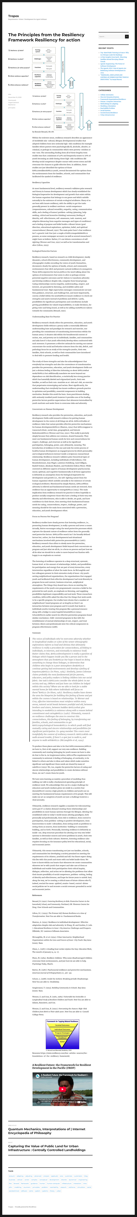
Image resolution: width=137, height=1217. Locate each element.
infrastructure (66, 1183)
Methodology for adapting (109, 104)
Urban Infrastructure (107, 115)
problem (45, 1187)
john (10, 1187)
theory (52, 1191)
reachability (54, 1187)
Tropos (13, 16)
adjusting (28, 1176)
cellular (19, 1180)
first (10, 1183)
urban (59, 1191)
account (12, 1176)
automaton (78, 1176)
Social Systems (105, 110)
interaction (77, 1183)
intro (85, 1183)
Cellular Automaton (107, 95)
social (89, 1187)
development (54, 1180)
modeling (17, 1187)
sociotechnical (14, 1191)
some (31, 1191)
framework (25, 1183)
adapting (20, 1176)
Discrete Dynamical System (109, 97)
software (24, 1191)
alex (9, 94)
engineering (83, 1180)
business (12, 1180)
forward (16, 1183)
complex (34, 1180)
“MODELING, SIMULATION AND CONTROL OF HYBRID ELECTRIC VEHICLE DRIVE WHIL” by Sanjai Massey (114, 77)
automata (68, 1176)
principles (11, 108)
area (61, 1176)
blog (86, 1176)
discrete (64, 1180)
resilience (72, 1187)
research (63, 1187)
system (37, 1191)
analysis (46, 1176)
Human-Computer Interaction (110, 101)
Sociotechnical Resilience (109, 113)
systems (45, 1191)
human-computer (53, 1183)
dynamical (72, 1180)
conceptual (43, 1180)
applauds (54, 1176)
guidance (34, 1183)
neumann (27, 1187)
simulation (81, 1187)
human (42, 1183)
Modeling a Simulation (108, 106)
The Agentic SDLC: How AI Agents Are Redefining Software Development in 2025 (113, 70)
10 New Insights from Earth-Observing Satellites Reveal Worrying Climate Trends (113, 59)
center (27, 1180)
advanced (37, 1176)
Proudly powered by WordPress (25, 1207)
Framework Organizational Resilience (13, 102)
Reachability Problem (107, 108)
